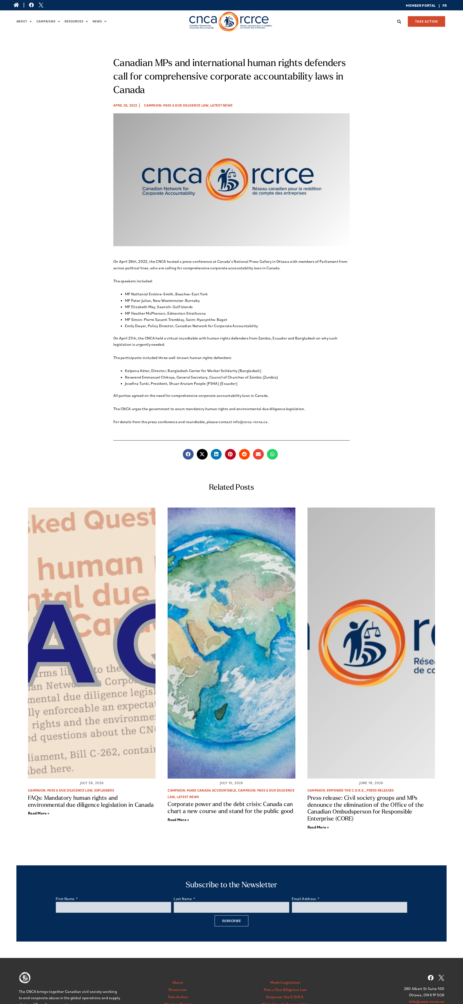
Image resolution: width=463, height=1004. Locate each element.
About (21, 21)
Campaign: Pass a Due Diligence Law (176, 105)
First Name (65, 898)
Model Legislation (285, 982)
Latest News (221, 105)
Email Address (304, 898)
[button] (399, 21)
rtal (431, 5)
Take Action (178, 996)
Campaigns (45, 21)
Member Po (416, 5)
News (97, 21)
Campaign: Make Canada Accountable (202, 790)
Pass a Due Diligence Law (285, 989)
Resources (74, 21)
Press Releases (380, 790)
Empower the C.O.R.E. (285, 996)
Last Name (183, 898)
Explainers (104, 790)
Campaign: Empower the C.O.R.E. (336, 790)
